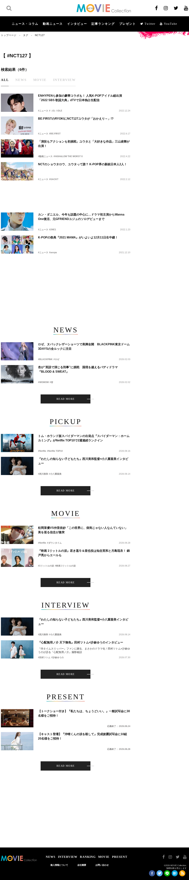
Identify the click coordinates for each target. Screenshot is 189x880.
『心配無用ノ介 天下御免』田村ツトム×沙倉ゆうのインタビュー (80, 642)
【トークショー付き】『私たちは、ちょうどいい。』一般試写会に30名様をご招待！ (84, 713)
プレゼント (127, 23)
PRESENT (119, 856)
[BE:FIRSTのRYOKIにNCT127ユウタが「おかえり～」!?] (17, 125)
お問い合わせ (102, 865)
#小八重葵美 (55, 474)
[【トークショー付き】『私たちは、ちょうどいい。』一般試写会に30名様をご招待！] (17, 718)
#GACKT (53, 179)
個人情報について (59, 865)
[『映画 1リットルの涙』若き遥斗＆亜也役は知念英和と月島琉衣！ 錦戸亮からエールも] (17, 558)
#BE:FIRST (55, 134)
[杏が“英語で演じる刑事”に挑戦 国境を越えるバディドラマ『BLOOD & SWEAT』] (17, 374)
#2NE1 (52, 229)
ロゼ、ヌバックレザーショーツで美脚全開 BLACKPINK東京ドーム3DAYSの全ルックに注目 (84, 346)
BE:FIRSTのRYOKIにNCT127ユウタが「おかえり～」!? (76, 118)
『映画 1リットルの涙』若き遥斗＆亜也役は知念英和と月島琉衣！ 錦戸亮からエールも (84, 553)
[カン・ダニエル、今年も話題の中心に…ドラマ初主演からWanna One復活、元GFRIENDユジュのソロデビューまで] (17, 221)
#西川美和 (43, 474)
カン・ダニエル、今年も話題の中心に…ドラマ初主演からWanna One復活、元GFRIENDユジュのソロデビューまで (81, 217)
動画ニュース (53, 23)
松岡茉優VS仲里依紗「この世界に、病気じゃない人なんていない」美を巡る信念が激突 (83, 530)
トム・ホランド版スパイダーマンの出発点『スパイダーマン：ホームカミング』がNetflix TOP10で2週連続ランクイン (84, 438)
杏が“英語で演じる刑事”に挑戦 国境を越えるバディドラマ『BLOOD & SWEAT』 (78, 369)
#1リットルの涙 (46, 566)
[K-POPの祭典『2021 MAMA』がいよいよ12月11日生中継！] (17, 244)
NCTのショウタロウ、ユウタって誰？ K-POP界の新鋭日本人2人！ (82, 164)
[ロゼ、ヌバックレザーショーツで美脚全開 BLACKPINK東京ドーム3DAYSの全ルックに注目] (17, 351)
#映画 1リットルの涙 (65, 566)
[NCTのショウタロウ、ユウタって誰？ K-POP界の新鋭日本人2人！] (17, 171)
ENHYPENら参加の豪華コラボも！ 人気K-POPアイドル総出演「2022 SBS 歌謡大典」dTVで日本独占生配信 (80, 98)
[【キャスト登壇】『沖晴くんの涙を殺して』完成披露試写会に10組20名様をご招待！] (17, 741)
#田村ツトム (44, 657)
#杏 (51, 382)
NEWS (50, 856)
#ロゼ (56, 359)
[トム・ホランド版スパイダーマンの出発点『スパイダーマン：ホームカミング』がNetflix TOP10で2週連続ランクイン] (17, 443)
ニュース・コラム (25, 23)
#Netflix (42, 451)
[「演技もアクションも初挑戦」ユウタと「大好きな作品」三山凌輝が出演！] (17, 148)
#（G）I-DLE (55, 111)
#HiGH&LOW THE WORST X (68, 156)
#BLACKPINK (45, 359)
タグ (25, 35)
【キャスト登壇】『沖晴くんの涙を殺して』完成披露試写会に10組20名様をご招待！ (82, 736)
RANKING (88, 856)
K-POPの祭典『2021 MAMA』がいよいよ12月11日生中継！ (78, 237)
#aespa (53, 252)
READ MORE (65, 399)
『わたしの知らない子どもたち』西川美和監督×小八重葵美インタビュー (83, 461)
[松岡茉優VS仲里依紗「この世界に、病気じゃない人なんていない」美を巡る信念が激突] (17, 535)
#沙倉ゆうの (57, 657)
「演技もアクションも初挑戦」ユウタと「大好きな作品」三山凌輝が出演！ (84, 143)
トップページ (8, 35)
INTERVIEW (67, 856)
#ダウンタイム (54, 543)
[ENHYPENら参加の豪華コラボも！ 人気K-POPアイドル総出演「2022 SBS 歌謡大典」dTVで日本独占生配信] (17, 103)
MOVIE (103, 856)
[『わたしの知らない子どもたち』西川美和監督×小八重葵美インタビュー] (17, 466)
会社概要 (81, 865)
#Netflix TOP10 (55, 451)
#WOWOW (43, 382)
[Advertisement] (65, 193)
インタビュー (77, 23)
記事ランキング (103, 23)
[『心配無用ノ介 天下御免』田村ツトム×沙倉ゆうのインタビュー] (17, 649)
